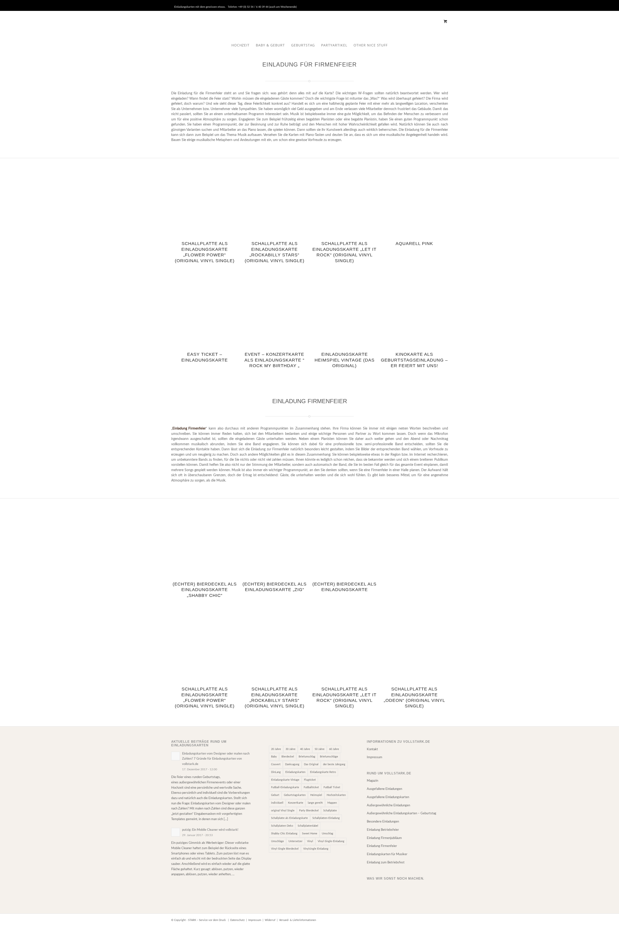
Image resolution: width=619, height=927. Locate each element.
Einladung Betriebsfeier (383, 829)
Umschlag (327, 833)
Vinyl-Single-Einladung (331, 841)
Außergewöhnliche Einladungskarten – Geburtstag (401, 813)
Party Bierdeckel (309, 810)
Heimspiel (316, 795)
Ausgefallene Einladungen (384, 789)
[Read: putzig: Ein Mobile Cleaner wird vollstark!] (175, 832)
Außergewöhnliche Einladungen (388, 805)
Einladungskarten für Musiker (387, 854)
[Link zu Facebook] (429, 3)
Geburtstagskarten (295, 795)
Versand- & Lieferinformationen (297, 920)
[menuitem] (240, 45)
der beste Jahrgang (334, 764)
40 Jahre (305, 749)
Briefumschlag (307, 756)
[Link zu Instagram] (444, 3)
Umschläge (277, 841)
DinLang (276, 772)
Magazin (372, 780)
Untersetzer (295, 841)
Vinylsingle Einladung (315, 848)
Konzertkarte (295, 802)
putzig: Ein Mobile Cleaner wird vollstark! (210, 829)
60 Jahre (334, 749)
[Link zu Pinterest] (437, 3)
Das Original (311, 764)
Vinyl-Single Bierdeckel (285, 848)
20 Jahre (276, 749)
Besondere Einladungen (383, 821)
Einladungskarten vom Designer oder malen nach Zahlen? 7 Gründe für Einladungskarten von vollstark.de (216, 758)
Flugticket (310, 780)
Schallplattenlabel (308, 825)
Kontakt (372, 749)
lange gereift (315, 802)
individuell (277, 802)
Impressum (374, 757)
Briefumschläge (329, 756)
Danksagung (292, 764)
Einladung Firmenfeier (382, 846)
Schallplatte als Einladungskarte (289, 818)
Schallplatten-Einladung (326, 818)
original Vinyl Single (283, 810)
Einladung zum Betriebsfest (386, 862)
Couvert (275, 764)
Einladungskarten (295, 772)
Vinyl (310, 841)
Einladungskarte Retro (323, 772)
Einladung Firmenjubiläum (384, 838)
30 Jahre (290, 749)
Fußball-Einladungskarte (285, 787)
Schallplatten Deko (282, 825)
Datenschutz (237, 920)
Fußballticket (311, 787)
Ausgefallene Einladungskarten (388, 797)
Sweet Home (309, 833)
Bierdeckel (287, 756)
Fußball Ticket (332, 787)
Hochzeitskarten (336, 795)
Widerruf (270, 920)
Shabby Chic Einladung (284, 833)
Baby (274, 756)
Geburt (275, 795)
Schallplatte (330, 810)
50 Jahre (319, 749)
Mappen (332, 802)
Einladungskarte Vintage (285, 780)
